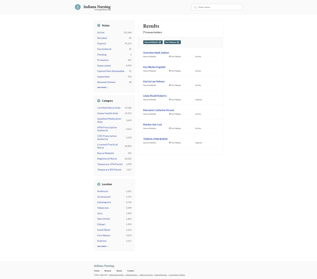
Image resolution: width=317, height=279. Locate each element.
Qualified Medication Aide (109, 120)
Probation (103, 59)
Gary (100, 213)
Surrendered (104, 48)
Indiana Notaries (160, 275)
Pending (101, 54)
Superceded (104, 65)
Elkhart (101, 224)
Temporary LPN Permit (110, 164)
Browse (108, 270)
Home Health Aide (107, 113)
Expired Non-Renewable (110, 70)
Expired (101, 43)
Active (101, 32)
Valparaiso (103, 207)
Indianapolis (104, 202)
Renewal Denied (106, 81)
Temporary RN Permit (109, 169)
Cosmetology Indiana (177, 275)
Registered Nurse (107, 158)
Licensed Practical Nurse (107, 146)
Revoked (102, 37)
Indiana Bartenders (116, 275)
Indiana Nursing (97, 7)
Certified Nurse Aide (108, 107)
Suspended (103, 76)
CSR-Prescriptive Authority (107, 137)
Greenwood (103, 196)
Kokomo (102, 240)
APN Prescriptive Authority (107, 129)
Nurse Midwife (105, 153)
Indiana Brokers (131, 275)
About (119, 270)
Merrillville (103, 218)
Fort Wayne (103, 235)
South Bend (103, 229)
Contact (130, 270)
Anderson (102, 191)
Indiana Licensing (146, 275)
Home (96, 270)
